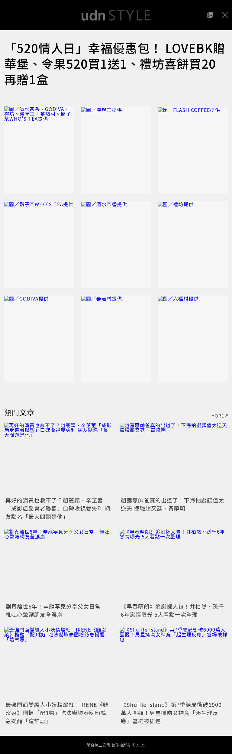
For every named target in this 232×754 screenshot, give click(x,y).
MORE (217, 416)
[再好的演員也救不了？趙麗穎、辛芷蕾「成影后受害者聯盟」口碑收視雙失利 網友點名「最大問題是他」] (58, 459)
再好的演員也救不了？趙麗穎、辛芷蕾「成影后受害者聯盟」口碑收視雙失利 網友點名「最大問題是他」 (57, 508)
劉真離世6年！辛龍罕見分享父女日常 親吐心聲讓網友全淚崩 (55, 610)
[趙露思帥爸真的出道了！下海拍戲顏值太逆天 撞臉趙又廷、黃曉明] (174, 459)
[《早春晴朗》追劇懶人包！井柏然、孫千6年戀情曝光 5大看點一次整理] (174, 565)
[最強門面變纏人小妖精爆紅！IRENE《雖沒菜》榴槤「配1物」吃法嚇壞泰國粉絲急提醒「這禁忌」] (58, 663)
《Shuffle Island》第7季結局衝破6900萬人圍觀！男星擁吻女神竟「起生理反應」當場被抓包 (171, 712)
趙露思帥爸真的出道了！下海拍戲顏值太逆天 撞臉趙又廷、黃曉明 (172, 504)
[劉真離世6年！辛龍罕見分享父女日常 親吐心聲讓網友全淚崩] (58, 565)
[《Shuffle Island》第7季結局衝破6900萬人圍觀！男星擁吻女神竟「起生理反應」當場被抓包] (174, 663)
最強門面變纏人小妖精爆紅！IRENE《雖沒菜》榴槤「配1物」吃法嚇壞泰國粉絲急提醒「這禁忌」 (57, 712)
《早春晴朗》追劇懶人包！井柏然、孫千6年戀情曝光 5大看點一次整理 (172, 610)
